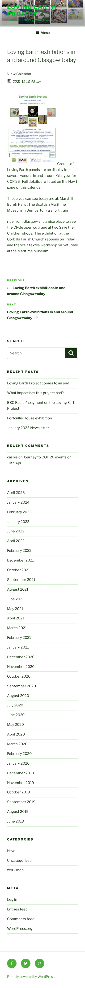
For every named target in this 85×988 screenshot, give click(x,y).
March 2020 (17, 744)
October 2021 (18, 570)
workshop (15, 870)
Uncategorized (19, 860)
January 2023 (18, 522)
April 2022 (16, 541)
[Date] (9, 80)
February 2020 (19, 754)
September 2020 (21, 686)
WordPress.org (19, 929)
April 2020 (16, 734)
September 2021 (21, 580)
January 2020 (18, 763)
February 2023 (19, 512)
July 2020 (15, 705)
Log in (12, 899)
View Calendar (19, 74)
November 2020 (20, 667)
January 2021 (18, 647)
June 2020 (16, 715)
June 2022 (15, 531)
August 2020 (18, 696)
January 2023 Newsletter (28, 428)
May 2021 (15, 609)
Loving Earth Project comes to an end (38, 383)
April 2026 (16, 493)
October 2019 (18, 792)
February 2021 (19, 637)
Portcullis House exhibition (29, 418)
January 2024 (18, 502)
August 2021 (17, 589)
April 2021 (15, 618)
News (12, 851)
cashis (12, 457)
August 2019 (18, 812)
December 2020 (20, 657)
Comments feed (20, 919)
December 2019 (20, 773)
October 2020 (18, 676)
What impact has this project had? (35, 393)
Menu (45, 33)
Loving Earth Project (32, 10)
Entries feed (17, 909)
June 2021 (15, 599)
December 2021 (20, 560)
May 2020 (15, 725)
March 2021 (17, 628)
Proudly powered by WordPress (31, 977)
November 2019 (20, 783)
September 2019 (21, 802)
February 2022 (19, 550)
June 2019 (15, 821)
